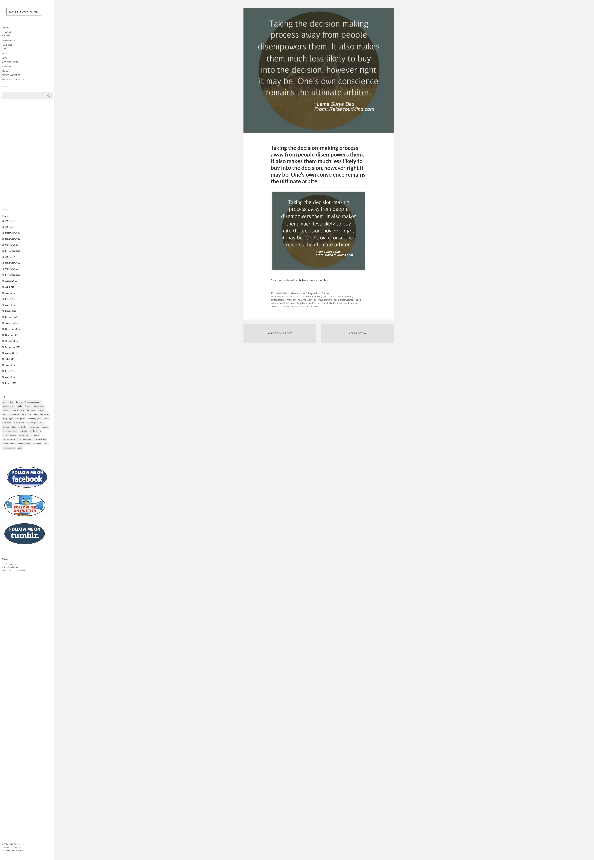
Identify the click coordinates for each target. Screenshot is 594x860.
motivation (7, 423)
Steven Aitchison (9, 444)
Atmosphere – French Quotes (15, 570)
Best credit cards (13, 79)
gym (22, 410)
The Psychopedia (9, 564)
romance (45, 427)
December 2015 (12, 329)
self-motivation (25, 435)
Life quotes (44, 414)
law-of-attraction (300, 296)
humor (5, 414)
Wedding (7, 66)
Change (28, 406)
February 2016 (12, 317)
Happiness (8, 45)
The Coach (37, 444)
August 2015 (11, 353)
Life (4, 49)
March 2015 (10, 383)
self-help (23, 431)
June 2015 (10, 365)
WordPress (17, 847)
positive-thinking (9, 427)
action (11, 402)
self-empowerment (10, 431)
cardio (19, 406)
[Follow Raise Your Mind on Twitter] (25, 517)
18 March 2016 (279, 293)
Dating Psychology (10, 567)
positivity (22, 427)
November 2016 (12, 263)
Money (46, 419)
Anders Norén (17, 850)
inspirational (26, 414)
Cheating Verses (12, 75)
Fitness (6, 36)
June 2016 (10, 293)
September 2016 (12, 275)
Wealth (285, 306)
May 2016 (10, 299)
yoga (20, 448)
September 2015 (12, 347)
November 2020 (12, 239)
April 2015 (10, 377)
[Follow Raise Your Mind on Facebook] (27, 489)
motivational (19, 423)
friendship (6, 410)
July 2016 (9, 287)
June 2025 (10, 226)
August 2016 (11, 281)
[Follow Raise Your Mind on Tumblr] (25, 545)
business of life (8, 406)
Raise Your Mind (24, 11)
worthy (315, 306)
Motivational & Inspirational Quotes (310, 293)
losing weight (8, 419)
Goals (15, 410)
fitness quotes (39, 406)
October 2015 (11, 341)
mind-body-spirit (34, 419)
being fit (19, 402)
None (41, 423)
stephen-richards (9, 439)
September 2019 (12, 251)
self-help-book (35, 431)
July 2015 (9, 359)
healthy (41, 410)
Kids (4, 53)
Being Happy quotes (32, 402)
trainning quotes (9, 448)
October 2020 (11, 245)
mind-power (337, 296)
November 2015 (12, 335)
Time (45, 444)
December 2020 (12, 233)
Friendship (8, 40)
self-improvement (9, 435)
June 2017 (10, 256)
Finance (6, 32)
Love (4, 58)
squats (36, 435)
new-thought (31, 423)
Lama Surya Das (280, 296)
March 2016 (10, 311)
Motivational (10, 62)
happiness (31, 410)
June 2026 (10, 220)
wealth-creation (300, 306)
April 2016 (10, 305)
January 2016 (11, 323)
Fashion (6, 27)
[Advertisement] (27, 156)
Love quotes (20, 419)
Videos (6, 71)
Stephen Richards (25, 439)
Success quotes (24, 444)
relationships (34, 427)
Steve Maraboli (40, 439)
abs (4, 402)
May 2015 (10, 371)
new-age (292, 299)
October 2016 (11, 269)
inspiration (15, 414)
